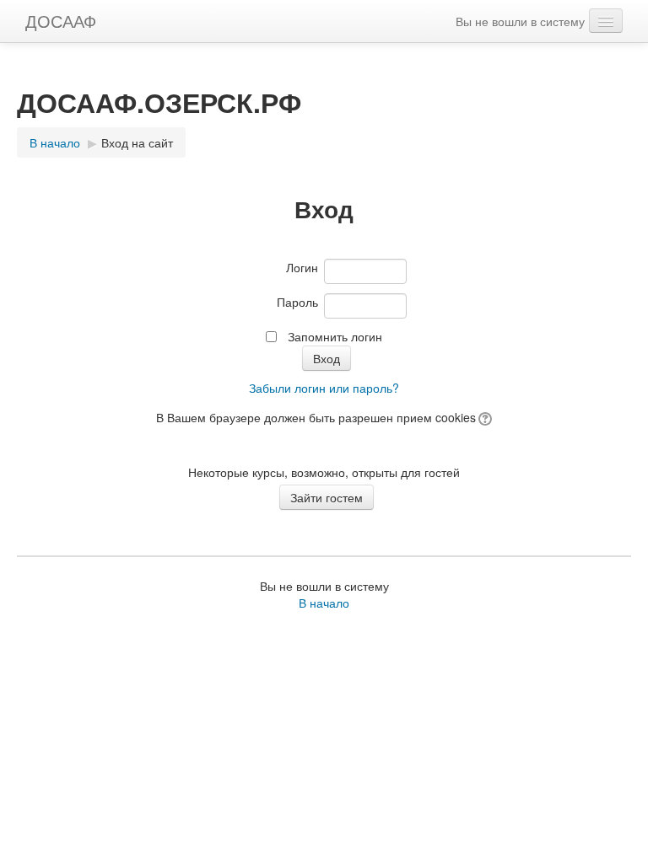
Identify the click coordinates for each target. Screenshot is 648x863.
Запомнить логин (335, 336)
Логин (302, 267)
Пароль (297, 301)
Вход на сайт (137, 142)
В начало (55, 142)
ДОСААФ (60, 20)
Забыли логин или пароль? (324, 387)
